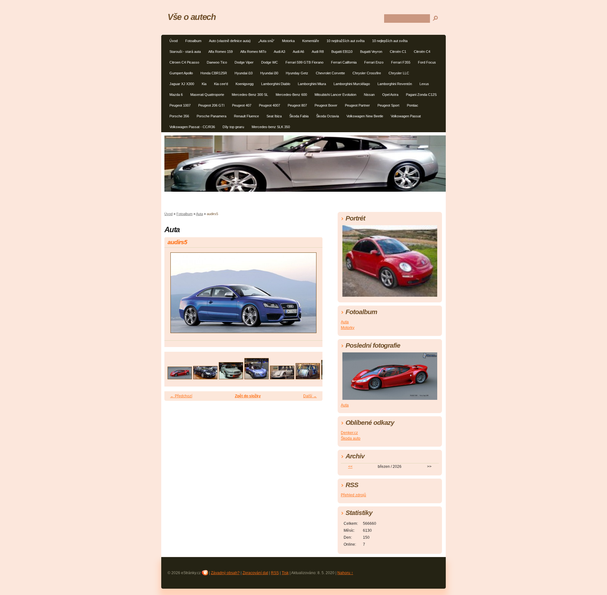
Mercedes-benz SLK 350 (271, 127)
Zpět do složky (248, 396)
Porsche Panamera (211, 116)
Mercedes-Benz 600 (291, 94)
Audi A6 (298, 51)
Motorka (288, 41)
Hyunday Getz (297, 73)
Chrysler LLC (399, 73)
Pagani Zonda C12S (421, 94)
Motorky (347, 327)
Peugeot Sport (388, 105)
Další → (310, 396)
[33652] (180, 377)
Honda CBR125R (213, 73)
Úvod (173, 41)
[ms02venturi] (256, 377)
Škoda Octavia (327, 116)
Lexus (424, 84)
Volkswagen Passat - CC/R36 (192, 127)
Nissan (369, 94)
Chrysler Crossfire (367, 73)
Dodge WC (269, 62)
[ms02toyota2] (282, 377)
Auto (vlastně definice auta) (230, 41)
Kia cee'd (221, 84)
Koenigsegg (245, 84)
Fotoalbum (193, 41)
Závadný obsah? (225, 573)
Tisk (285, 573)
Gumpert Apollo (181, 73)
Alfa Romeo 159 (220, 51)
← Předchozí (181, 396)
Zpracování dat (255, 573)
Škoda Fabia (299, 116)
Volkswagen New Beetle (364, 116)
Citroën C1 (398, 51)
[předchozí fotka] (175, 295)
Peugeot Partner (357, 105)
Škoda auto (350, 438)
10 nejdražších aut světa (346, 41)
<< (350, 466)
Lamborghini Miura (312, 84)
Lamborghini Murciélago (352, 84)
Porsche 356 (179, 116)
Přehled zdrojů (353, 495)
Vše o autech (192, 17)
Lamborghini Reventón (394, 84)
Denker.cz (349, 433)
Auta (199, 214)
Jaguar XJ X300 (181, 84)
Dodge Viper (244, 62)
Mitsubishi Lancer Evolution (335, 94)
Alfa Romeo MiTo (253, 51)
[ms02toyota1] (308, 377)
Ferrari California (344, 62)
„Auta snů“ (266, 41)
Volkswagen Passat (406, 116)
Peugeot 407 (241, 105)
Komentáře (310, 41)
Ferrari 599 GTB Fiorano (304, 62)
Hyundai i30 (269, 73)
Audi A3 (279, 51)
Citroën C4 (422, 51)
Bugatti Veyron (371, 51)
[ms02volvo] (231, 377)
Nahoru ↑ (345, 573)
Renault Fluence (246, 116)
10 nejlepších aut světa (390, 41)
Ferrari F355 (400, 62)
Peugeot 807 (297, 105)
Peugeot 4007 (269, 105)
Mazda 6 (176, 94)
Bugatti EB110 (342, 51)
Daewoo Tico (217, 62)
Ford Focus (427, 62)
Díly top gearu (233, 127)
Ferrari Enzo (373, 62)
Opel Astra (390, 94)
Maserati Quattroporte (207, 94)
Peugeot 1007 (180, 105)
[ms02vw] (205, 377)
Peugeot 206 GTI (211, 105)
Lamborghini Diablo (275, 84)
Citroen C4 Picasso (184, 62)
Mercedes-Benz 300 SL (250, 94)
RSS (275, 573)
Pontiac (412, 105)
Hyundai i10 (244, 73)
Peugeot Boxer (326, 105)
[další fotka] (312, 295)
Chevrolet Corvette (330, 73)
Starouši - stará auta (185, 51)
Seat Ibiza (274, 116)
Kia (204, 84)
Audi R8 (318, 51)
